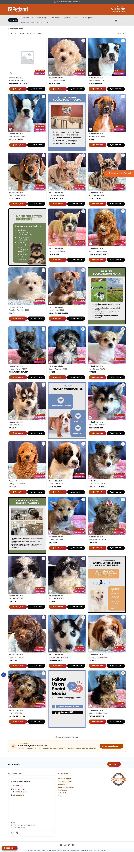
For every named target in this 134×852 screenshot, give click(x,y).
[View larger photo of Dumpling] (123, 617)
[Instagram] (16, 833)
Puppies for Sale (27, 18)
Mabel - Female (18, 369)
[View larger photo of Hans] (83, 270)
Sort (120, 33)
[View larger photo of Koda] (83, 444)
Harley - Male (17, 484)
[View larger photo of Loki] (43, 385)
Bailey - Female (98, 713)
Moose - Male (17, 80)
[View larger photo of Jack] (83, 558)
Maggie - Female (58, 657)
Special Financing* (65, 781)
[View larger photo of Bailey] (123, 673)
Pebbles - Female (19, 310)
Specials (67, 18)
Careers (76, 18)
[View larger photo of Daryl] (43, 617)
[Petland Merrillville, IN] (18, 9)
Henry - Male (57, 80)
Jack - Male (56, 598)
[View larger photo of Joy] (123, 329)
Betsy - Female (97, 539)
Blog (48, 23)
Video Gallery (41, 18)
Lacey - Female (98, 251)
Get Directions (18, 795)
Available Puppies (65, 778)
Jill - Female (16, 598)
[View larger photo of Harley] (43, 444)
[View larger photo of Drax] (83, 155)
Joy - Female (97, 369)
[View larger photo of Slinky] (43, 155)
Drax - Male (56, 195)
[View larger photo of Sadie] (83, 329)
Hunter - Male (97, 136)
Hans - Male (56, 310)
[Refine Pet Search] (11, 33)
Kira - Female (97, 484)
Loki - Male (16, 425)
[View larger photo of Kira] (123, 444)
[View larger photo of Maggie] (83, 617)
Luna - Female (97, 425)
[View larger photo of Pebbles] (43, 270)
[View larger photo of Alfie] (43, 673)
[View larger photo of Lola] (83, 211)
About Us (61, 784)
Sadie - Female (58, 369)
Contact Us (62, 790)
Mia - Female (57, 539)
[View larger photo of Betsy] (123, 499)
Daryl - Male (16, 657)
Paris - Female (97, 80)
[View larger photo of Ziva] (43, 96)
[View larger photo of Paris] (123, 41)
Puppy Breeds (55, 18)
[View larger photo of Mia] (83, 499)
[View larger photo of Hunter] (123, 96)
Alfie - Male (16, 713)
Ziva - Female (17, 136)
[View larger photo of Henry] (83, 41)
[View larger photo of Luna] (123, 385)
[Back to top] (124, 764)
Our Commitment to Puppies (32, 23)
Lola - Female (57, 251)
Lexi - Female (96, 195)
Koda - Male (57, 484)
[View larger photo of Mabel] (43, 329)
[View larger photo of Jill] (43, 558)
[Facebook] (12, 833)
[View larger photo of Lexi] (123, 155)
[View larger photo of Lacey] (123, 211)
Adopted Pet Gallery (66, 787)
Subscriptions (88, 18)
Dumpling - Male (98, 657)
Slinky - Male (17, 195)
